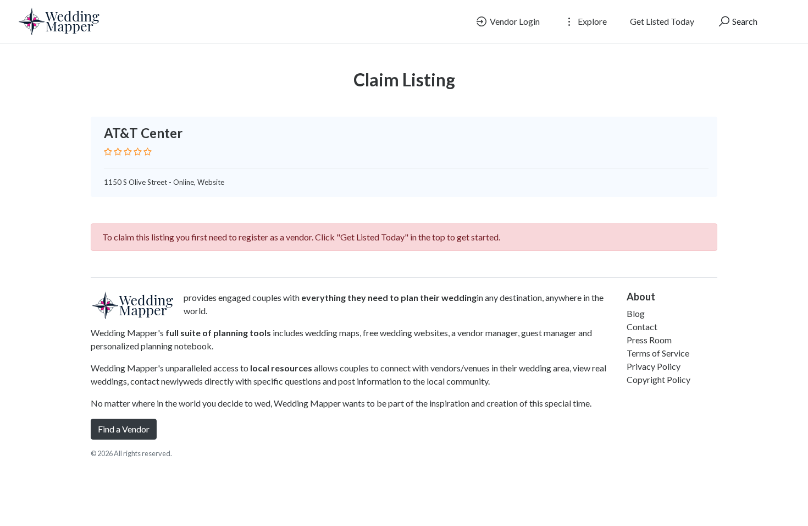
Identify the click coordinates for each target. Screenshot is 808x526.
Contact (642, 326)
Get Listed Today (662, 21)
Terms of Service (658, 353)
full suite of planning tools (218, 332)
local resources (281, 368)
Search (743, 21)
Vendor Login (514, 21)
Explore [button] (591, 21)
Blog (636, 313)
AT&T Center (143, 133)
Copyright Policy (658, 379)
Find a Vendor (124, 429)
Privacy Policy (653, 366)
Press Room (649, 340)
